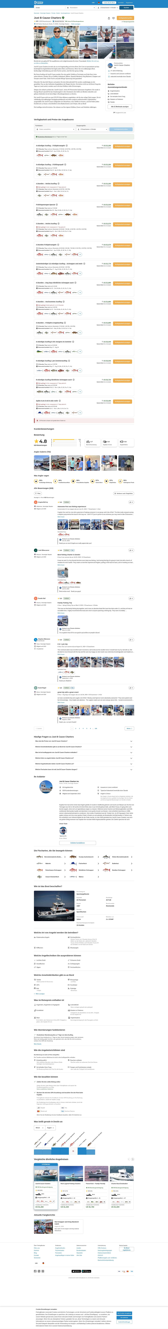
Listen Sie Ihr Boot (109, 2)
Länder (79, 1248)
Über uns (37, 1248)
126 (96, 728)
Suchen (126, 7)
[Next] (132, 1159)
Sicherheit (37, 1258)
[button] (67, 62)
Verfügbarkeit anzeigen (122, 146)
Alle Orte (79, 1255)
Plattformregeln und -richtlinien (107, 1258)
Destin (58, 13)
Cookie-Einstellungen (124, 1322)
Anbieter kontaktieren (77, 843)
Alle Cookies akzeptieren (124, 1313)
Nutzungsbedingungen (105, 1250)
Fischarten (58, 1253)
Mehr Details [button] (37, 1044)
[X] (39, 1271)
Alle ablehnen (124, 1317)
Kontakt (36, 1255)
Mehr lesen (61, 517)
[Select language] (99, 2)
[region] (84, 1318)
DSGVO (100, 1255)
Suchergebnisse (65, 13)
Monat (38, 1128)
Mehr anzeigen (40, 993)
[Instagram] (43, 1271)
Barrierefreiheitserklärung (106, 1260)
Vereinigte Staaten (45, 13)
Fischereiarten (59, 1250)
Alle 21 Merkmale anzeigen (120, 106)
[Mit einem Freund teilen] (109, 18)
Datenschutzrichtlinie (104, 1253)
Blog (35, 1253)
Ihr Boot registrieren (126, 1249)
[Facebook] (35, 1271)
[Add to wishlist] (113, 18)
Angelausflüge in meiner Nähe (64, 1255)
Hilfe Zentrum (102, 1248)
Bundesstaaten (81, 1250)
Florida (53, 13)
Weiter (129, 728)
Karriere (36, 1250)
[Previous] (128, 1159)
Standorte (80, 1253)
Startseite (36, 13)
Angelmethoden (60, 1248)
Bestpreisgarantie (129, 21)
